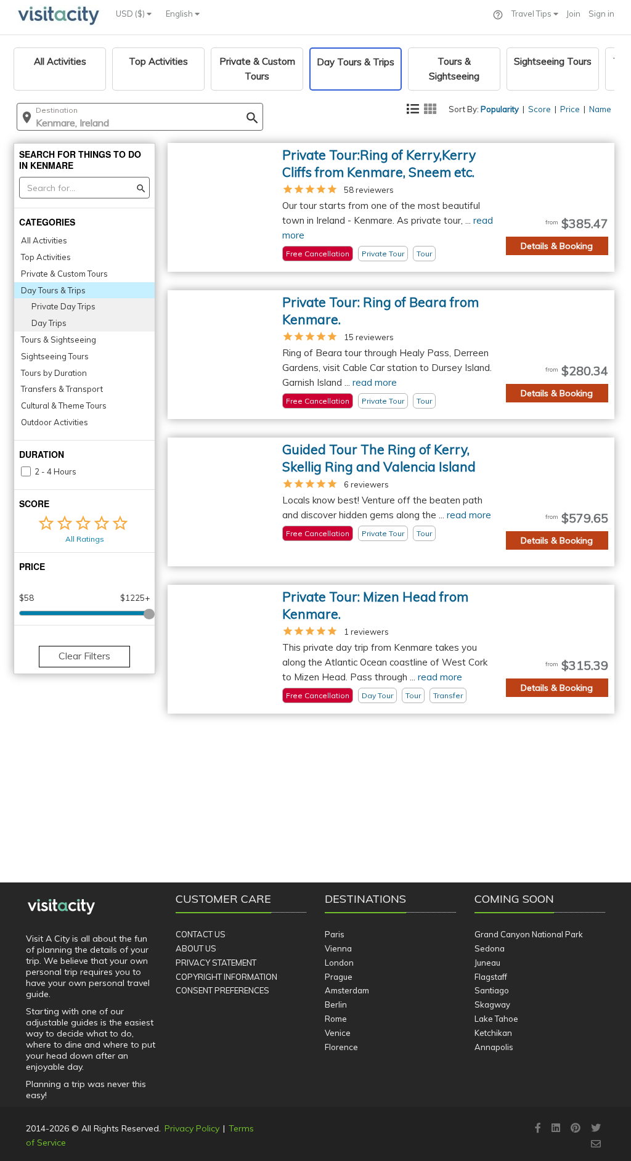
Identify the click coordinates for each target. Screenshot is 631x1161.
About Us (196, 948)
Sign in (601, 13)
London (339, 963)
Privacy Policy (192, 1128)
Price (570, 109)
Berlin (336, 1004)
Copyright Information (226, 977)
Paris (334, 934)
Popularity (500, 109)
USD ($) (131, 13)
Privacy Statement (216, 963)
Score (539, 109)
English (180, 13)
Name (600, 109)
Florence (341, 1047)
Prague (338, 977)
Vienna (338, 948)
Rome (336, 1019)
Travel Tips (532, 13)
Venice (338, 1033)
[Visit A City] (61, 907)
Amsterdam (347, 990)
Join (573, 13)
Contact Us (201, 934)
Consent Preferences (222, 990)
